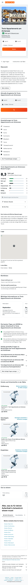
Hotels (12, 577)
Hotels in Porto (7, 540)
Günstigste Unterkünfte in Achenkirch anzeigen (21, 418)
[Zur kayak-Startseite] (9, 2)
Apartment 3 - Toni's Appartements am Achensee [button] (13, 407)
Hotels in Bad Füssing (9, 536)
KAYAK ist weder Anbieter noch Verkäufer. (13, 564)
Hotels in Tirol (18, 578)
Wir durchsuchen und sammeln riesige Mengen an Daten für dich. (12, 567)
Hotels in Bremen (8, 528)
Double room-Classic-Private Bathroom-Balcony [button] (13, 439)
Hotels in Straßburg (8, 530)
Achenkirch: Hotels (18, 580)
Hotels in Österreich (9, 578)
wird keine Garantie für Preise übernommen (11, 559)
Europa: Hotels (18, 577)
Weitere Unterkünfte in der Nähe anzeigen (21, 386)
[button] (2, 2)
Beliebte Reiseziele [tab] (8, 515)
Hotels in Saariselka (8, 538)
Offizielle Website (6, 37)
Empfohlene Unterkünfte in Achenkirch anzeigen (21, 450)
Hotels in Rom (7, 532)
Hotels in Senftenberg (9, 526)
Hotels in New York (8, 524)
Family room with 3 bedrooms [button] (8, 470)
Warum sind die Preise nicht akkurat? (12, 570)
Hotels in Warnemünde (9, 545)
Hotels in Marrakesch (9, 543)
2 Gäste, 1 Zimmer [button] (8, 45)
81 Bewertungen (14, 33)
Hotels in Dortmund (8, 534)
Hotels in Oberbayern (8, 580)
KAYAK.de (7, 577)
